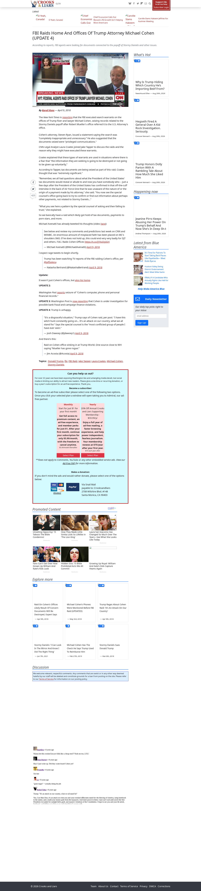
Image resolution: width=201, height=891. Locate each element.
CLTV (58, 3)
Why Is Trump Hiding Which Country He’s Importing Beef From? (150, 85)
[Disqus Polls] (80, 713)
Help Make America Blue (151, 288)
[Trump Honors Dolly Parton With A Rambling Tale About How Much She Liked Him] (151, 151)
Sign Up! (141, 322)
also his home (82, 280)
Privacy (143, 886)
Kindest (57, 493)
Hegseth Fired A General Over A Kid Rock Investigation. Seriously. (148, 126)
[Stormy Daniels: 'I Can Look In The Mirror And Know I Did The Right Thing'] (48, 632)
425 (33, 195)
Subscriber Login (161, 7)
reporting (67, 117)
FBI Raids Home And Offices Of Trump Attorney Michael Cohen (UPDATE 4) (93, 35)
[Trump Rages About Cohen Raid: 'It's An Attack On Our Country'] (113, 592)
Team (94, 886)
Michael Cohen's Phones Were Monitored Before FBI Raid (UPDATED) (80, 608)
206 (67, 585)
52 (136, 197)
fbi (66, 361)
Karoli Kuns (48, 110)
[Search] (149, 3)
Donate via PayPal (72, 487)
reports (61, 292)
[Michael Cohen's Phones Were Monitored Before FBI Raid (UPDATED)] (80, 592)
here (103, 223)
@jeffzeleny (50, 262)
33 (34, 626)
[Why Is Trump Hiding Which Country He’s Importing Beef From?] (151, 69)
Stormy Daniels (56, 364)
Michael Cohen (115, 361)
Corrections (164, 886)
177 (100, 626)
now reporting (80, 301)
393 (100, 585)
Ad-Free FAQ (69, 463)
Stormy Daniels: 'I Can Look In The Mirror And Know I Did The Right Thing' (47, 648)
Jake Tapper (84, 361)
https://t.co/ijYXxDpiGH (97, 241)
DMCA (152, 886)
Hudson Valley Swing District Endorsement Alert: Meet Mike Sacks (155, 269)
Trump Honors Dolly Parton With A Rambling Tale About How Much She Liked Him (149, 170)
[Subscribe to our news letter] (145, 3)
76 (136, 143)
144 (136, 61)
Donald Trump (55, 361)
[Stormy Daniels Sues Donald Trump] (113, 632)
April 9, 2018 (93, 247)
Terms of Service (46, 679)
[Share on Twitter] (33, 189)
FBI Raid (73, 361)
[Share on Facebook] (33, 182)
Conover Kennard (142, 136)
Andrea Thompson (143, 233)
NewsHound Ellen (143, 93)
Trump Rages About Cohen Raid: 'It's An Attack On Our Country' (113, 608)
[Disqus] (80, 775)
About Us (103, 886)
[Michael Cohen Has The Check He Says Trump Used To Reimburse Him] (80, 632)
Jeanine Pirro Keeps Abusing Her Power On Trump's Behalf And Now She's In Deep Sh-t (151, 224)
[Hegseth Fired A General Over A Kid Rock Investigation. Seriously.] (151, 108)
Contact (114, 886)
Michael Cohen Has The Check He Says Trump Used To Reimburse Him (80, 648)
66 (136, 100)
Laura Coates (99, 361)
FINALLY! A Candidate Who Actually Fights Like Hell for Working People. (156, 280)
